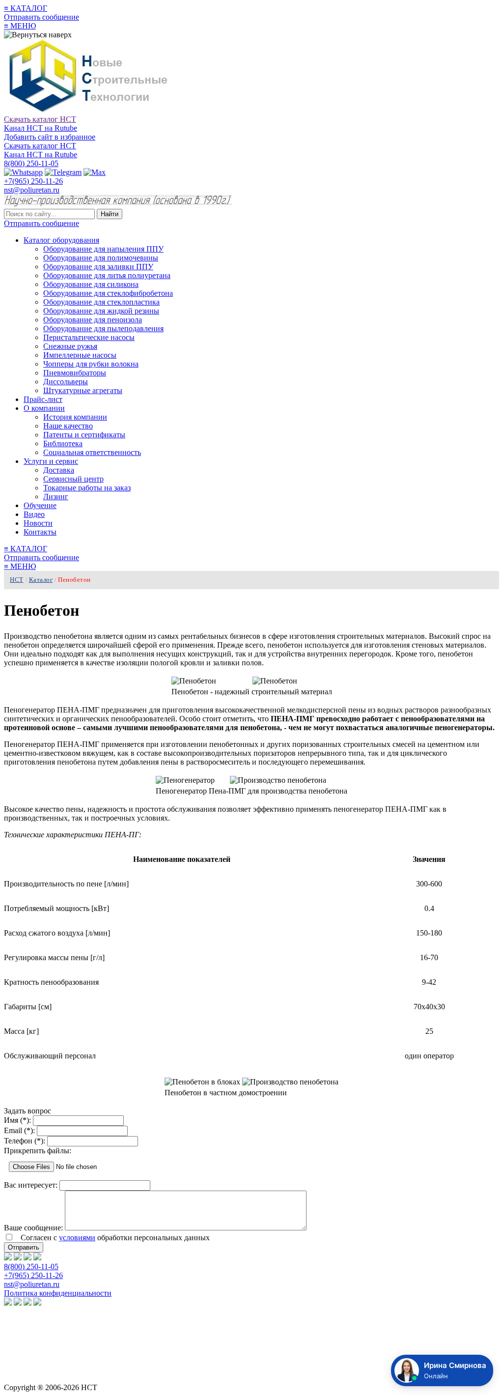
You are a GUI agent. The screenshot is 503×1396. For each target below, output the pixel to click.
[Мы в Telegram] (27, 1258)
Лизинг (55, 496)
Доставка (58, 470)
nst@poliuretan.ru (31, 190)
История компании (75, 417)
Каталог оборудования (61, 240)
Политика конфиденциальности (58, 1293)
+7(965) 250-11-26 (33, 181)
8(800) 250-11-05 (31, 163)
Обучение (40, 505)
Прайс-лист (43, 399)
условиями (77, 1237)
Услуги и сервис (51, 461)
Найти (109, 214)
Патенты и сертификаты (84, 434)
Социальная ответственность (92, 452)
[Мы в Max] (37, 1258)
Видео (34, 514)
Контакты (40, 532)
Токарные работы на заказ (87, 488)
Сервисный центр (73, 479)
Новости (38, 523)
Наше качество (68, 426)
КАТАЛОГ (25, 8)
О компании (44, 408)
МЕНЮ (20, 26)
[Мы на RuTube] (8, 1258)
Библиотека (63, 443)
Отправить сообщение (41, 17)
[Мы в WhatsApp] (18, 1258)
